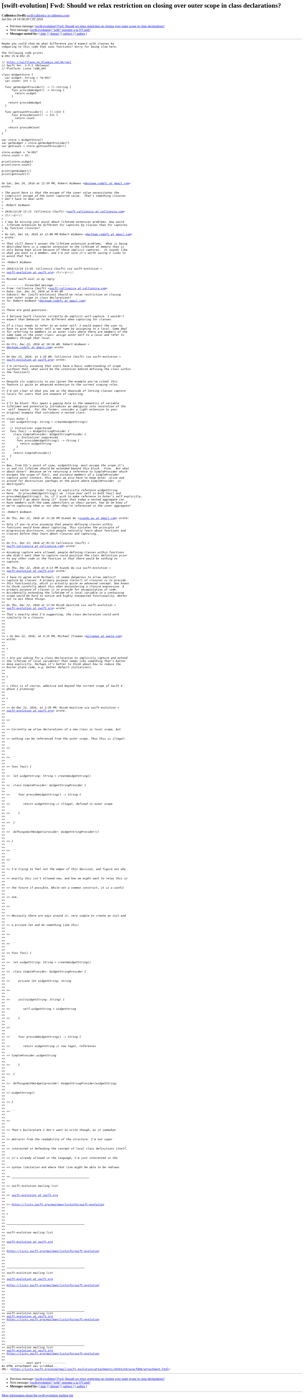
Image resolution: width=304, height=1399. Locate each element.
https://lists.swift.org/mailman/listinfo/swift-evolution (58, 1204)
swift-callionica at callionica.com (48, 15)
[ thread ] (54, 33)
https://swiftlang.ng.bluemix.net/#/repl (39, 62)
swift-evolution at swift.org (30, 272)
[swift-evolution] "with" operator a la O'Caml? (60, 30)
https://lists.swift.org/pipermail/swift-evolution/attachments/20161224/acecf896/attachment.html (90, 1369)
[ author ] (81, 33)
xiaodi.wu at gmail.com (97, 518)
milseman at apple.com (103, 636)
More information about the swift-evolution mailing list (37, 1395)
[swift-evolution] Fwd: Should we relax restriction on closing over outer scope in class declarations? (100, 26)
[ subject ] (67, 33)
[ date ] (43, 33)
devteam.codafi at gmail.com (106, 183)
